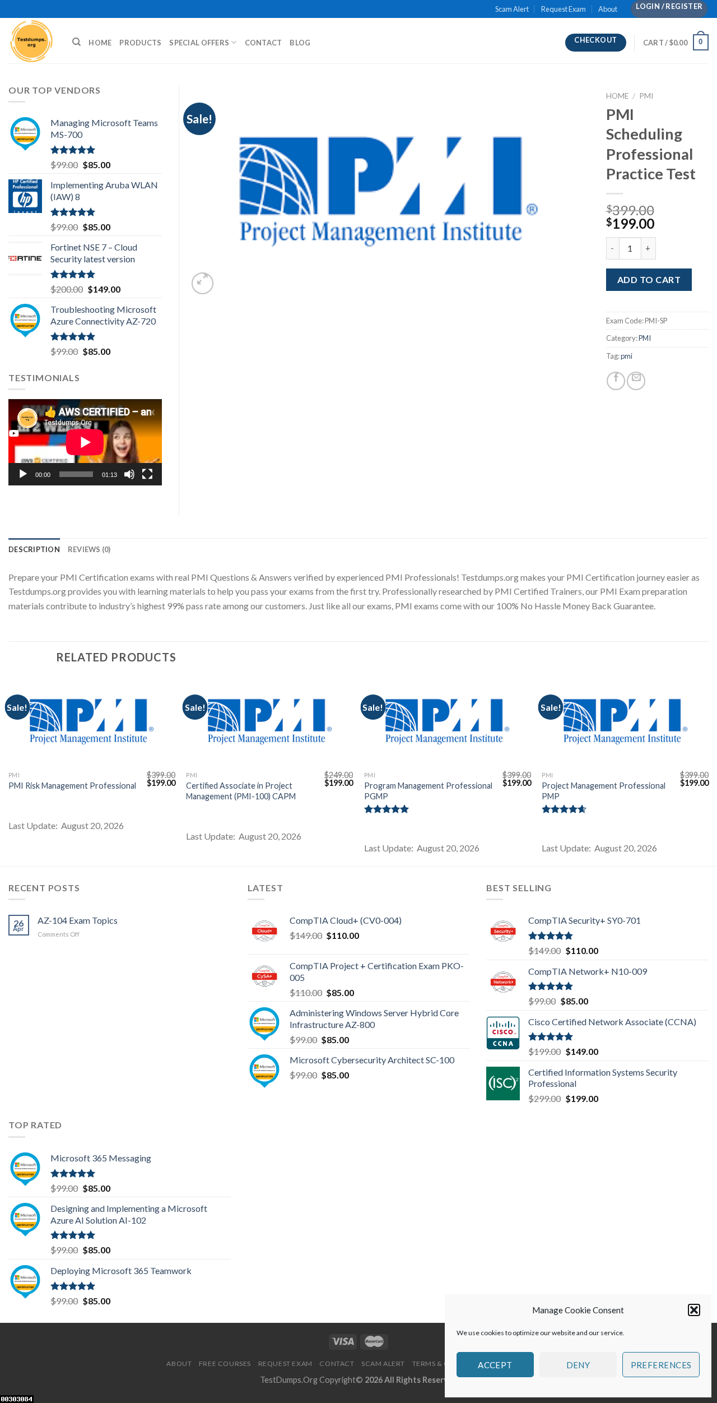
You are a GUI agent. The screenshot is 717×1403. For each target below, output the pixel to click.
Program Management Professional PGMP (428, 791)
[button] (694, 1310)
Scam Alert (512, 8)
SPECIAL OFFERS (199, 42)
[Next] (708, 771)
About (607, 8)
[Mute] (129, 474)
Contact (263, 42)
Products (140, 42)
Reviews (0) (89, 549)
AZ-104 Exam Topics (78, 920)
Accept (495, 1365)
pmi (626, 355)
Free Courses (225, 1363)
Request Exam (563, 8)
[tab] (34, 549)
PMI (646, 95)
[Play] (23, 474)
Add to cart (649, 279)
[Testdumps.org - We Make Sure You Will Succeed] (31, 40)
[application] (85, 442)
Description (34, 549)
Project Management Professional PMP (603, 791)
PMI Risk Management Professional (72, 785)
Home (100, 42)
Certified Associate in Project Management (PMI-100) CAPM (241, 791)
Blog (300, 42)
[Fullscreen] (147, 474)
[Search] (76, 42)
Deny (578, 1365)
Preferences (661, 1365)
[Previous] (9, 771)
